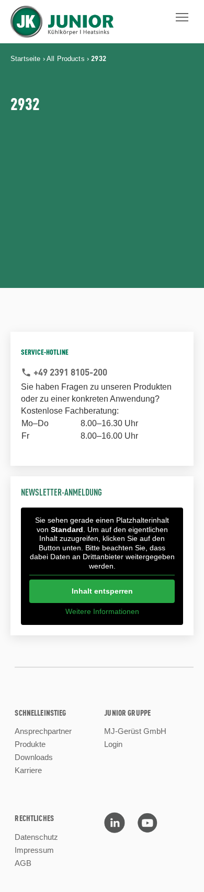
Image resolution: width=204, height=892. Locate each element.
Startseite (25, 59)
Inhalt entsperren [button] (102, 591)
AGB (23, 863)
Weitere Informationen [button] (102, 611)
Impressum (34, 850)
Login (113, 744)
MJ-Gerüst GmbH (135, 731)
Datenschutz (36, 837)
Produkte (30, 744)
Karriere (28, 770)
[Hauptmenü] (182, 17)
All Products (66, 59)
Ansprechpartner (43, 731)
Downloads (34, 757)
